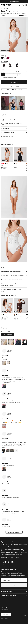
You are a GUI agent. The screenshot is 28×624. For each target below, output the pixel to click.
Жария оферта (4, 609)
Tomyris (6, 618)
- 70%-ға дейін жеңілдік (14, 1)
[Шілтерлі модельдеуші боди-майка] (2, 163)
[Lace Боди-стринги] (2, 58)
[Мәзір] (26, 5)
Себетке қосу (14, 82)
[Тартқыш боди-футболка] (2, 314)
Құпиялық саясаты (17, 607)
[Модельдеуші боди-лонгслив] (14, 314)
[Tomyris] (6, 5)
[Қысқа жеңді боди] (3, 314)
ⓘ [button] (21, 89)
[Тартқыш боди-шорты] (14, 163)
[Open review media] (4, 342)
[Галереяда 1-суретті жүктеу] (13, 34)
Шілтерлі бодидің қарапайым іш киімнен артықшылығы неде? (12, 284)
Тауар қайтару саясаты (6, 607)
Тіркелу (14, 585)
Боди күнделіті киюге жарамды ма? (11, 271)
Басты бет (3, 8)
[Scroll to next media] (25, 342)
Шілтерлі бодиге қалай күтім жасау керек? (11, 290)
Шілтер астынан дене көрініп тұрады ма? (12, 275)
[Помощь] (25, 615)
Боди (8, 8)
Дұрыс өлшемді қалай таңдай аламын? (12, 279)
